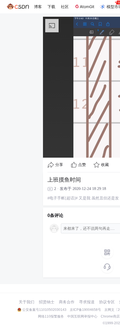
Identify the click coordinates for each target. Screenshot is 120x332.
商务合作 (67, 302)
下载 (51, 6)
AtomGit (87, 6)
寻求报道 (87, 302)
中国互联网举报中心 (82, 316)
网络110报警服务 (51, 316)
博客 (38, 6)
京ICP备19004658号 (85, 310)
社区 (65, 6)
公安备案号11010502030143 (44, 310)
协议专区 (107, 302)
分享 (59, 165)
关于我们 (26, 302)
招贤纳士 (46, 302)
